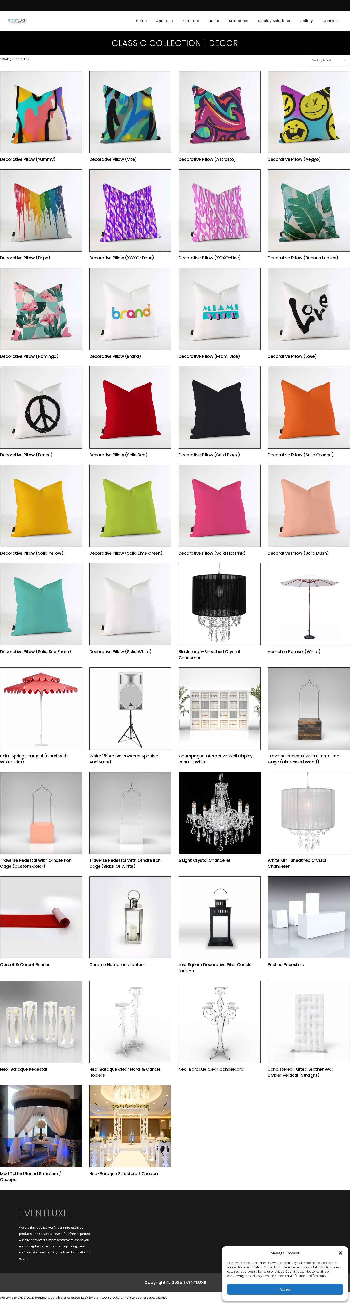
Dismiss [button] (161, 1297)
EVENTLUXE (44, 1213)
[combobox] (328, 60)
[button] (340, 1253)
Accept (285, 1289)
